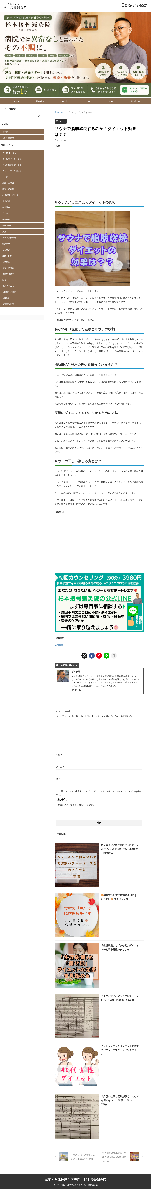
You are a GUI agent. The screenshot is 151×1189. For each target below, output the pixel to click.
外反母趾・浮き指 (10, 195)
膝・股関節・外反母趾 (12, 159)
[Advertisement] (99, 171)
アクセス (111, 101)
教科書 (5, 131)
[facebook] (92, 656)
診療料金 (64, 101)
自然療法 (6, 262)
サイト (59, 779)
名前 (59, 754)
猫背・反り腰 (8, 189)
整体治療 (6, 207)
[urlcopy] (114, 656)
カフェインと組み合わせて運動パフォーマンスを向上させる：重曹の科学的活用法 (120, 848)
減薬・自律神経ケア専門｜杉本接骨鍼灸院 (75, 1179)
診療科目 (40, 101)
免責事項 (59, 112)
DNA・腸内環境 (9, 237)
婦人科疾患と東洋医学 (12, 165)
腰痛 (4, 231)
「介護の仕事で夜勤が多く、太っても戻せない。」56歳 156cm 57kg (120, 1100)
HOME (16, 101)
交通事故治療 (8, 304)
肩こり (5, 213)
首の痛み (6, 249)
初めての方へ (8, 286)
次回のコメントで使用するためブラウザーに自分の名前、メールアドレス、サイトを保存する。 (98, 793)
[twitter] (84, 656)
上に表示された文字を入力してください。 (75, 805)
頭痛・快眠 (7, 256)
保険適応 (6, 298)
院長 (4, 280)
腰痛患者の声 (8, 274)
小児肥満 (6, 201)
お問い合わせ (134, 101)
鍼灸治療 (6, 243)
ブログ (87, 101)
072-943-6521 (136, 5)
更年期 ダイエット (10, 153)
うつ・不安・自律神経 (12, 171)
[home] (80, 690)
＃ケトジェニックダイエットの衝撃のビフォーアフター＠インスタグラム (120, 1050)
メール (60, 767)
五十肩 (5, 177)
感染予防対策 (8, 268)
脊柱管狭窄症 (8, 225)
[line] (106, 656)
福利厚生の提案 (9, 292)
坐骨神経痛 (7, 219)
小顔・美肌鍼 (8, 183)
